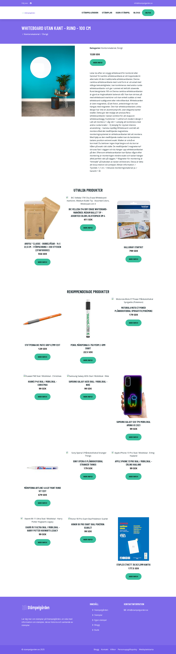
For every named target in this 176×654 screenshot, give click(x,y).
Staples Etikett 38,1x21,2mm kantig (133, 564)
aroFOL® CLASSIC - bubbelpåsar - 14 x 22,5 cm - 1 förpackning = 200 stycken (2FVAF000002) (42, 247)
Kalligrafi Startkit (133, 247)
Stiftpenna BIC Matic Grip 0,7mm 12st (42, 344)
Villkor (113, 649)
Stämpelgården (90, 12)
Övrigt (45, 34)
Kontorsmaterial (32, 34)
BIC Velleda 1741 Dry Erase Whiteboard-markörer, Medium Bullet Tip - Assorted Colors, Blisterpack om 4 (88, 212)
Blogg (136, 12)
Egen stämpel (123, 12)
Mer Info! (97, 62)
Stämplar (107, 12)
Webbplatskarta (146, 649)
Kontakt (104, 649)
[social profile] (31, 3)
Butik (148, 12)
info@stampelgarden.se (143, 3)
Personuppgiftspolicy (127, 649)
